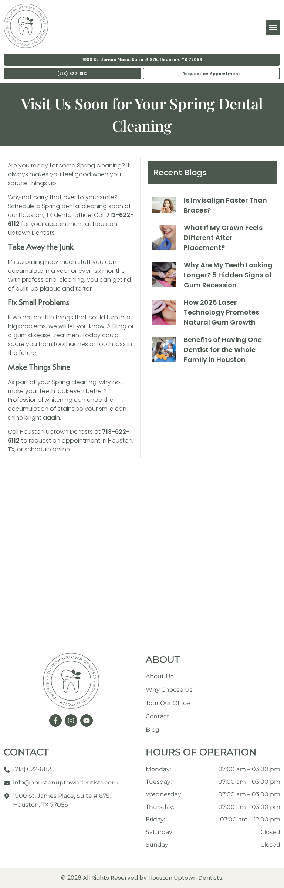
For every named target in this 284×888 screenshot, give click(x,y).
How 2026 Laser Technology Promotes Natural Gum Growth (221, 312)
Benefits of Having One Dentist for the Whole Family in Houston (223, 349)
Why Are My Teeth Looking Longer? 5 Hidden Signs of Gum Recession (228, 274)
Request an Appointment (211, 74)
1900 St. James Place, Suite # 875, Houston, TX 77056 (142, 59)
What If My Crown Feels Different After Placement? (223, 237)
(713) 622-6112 (72, 74)
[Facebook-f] (55, 720)
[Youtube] (86, 720)
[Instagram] (71, 720)
